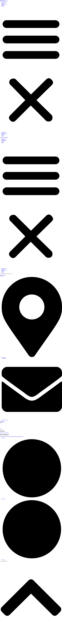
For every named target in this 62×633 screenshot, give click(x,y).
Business (3, 3)
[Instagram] (1, 429)
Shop (2, 5)
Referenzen (3, 4)
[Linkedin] (2, 421)
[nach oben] (31, 632)
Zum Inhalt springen (2, 0)
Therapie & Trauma (4, 133)
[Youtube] (3, 428)
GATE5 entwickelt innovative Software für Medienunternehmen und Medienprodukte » (11, 436)
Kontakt (3, 6)
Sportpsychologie (4, 2)
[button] (31, 69)
